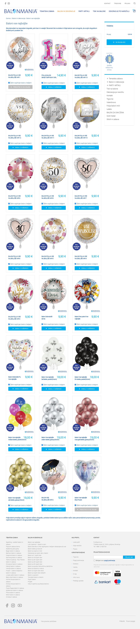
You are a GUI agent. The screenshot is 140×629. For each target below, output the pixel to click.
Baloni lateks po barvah (35, 549)
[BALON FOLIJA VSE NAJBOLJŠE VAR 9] (20, 174)
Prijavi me (129, 557)
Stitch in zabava (113, 119)
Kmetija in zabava (11, 597)
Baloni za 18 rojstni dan (35, 557)
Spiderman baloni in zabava (14, 590)
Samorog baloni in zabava (14, 557)
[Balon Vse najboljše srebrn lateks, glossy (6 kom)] (53, 415)
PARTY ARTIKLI (84, 11)
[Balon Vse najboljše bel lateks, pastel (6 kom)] (53, 355)
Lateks (109, 109)
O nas (75, 574)
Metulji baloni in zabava (13, 566)
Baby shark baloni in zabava (14, 577)
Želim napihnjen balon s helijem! (21, 83)
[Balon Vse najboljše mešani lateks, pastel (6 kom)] (20, 415)
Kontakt (107, 3)
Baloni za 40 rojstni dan (35, 562)
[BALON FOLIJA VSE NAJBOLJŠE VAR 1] (20, 53)
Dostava (75, 564)
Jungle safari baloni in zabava (15, 575)
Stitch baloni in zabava (13, 595)
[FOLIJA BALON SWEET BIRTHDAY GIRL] (53, 53)
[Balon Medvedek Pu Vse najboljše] (20, 355)
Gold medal (111, 116)
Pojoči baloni (32, 579)
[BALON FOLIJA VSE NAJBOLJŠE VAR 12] (20, 113)
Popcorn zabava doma (13, 546)
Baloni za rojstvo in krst (35, 551)
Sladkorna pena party (12, 549)
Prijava (127, 3)
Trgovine (117, 3)
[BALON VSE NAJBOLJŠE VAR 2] (53, 475)
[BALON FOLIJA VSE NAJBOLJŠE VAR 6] (20, 234)
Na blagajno (119, 42)
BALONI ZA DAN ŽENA (115, 112)
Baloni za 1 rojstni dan (34, 555)
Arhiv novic (76, 577)
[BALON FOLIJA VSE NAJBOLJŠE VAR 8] (53, 174)
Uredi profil (76, 542)
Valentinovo (111, 102)
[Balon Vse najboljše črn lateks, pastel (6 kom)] (87, 355)
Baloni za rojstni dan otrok (36, 571)
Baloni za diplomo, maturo (36, 568)
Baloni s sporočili (33, 575)
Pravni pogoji (130, 621)
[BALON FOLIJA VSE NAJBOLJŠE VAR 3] (20, 294)
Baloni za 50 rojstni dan (35, 564)
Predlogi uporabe (78, 581)
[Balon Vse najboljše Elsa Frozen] (87, 475)
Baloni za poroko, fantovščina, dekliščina (40, 566)
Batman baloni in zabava (13, 553)
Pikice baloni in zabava (13, 593)
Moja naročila (77, 546)
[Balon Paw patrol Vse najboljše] (87, 294)
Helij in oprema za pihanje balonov (38, 584)
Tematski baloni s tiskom (35, 577)
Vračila (75, 567)
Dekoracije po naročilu (119, 11)
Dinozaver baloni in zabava (14, 564)
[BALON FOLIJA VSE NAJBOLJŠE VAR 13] (87, 53)
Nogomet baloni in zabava (14, 555)
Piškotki (122, 621)
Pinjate (30, 582)
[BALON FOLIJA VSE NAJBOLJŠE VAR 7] (87, 174)
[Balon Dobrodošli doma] (53, 294)
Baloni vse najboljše (33, 18)
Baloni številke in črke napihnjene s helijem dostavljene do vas (47, 546)
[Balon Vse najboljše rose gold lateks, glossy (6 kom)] (87, 415)
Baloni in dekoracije (66, 11)
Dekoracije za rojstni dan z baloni (38, 553)
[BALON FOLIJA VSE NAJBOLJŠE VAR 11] (53, 113)
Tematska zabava (47, 11)
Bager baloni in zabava (13, 551)
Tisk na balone (99, 11)
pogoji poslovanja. (109, 560)
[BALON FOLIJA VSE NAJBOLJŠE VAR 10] (87, 113)
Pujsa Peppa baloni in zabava (15, 588)
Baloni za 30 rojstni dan (35, 560)
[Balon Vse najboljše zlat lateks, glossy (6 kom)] (20, 475)
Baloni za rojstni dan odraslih (37, 573)
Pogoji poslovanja (78, 560)
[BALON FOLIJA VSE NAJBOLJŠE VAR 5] (53, 234)
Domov (8, 18)
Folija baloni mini (113, 106)
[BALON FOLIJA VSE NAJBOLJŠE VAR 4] (87, 234)
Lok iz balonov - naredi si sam (37, 544)
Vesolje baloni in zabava (13, 568)
